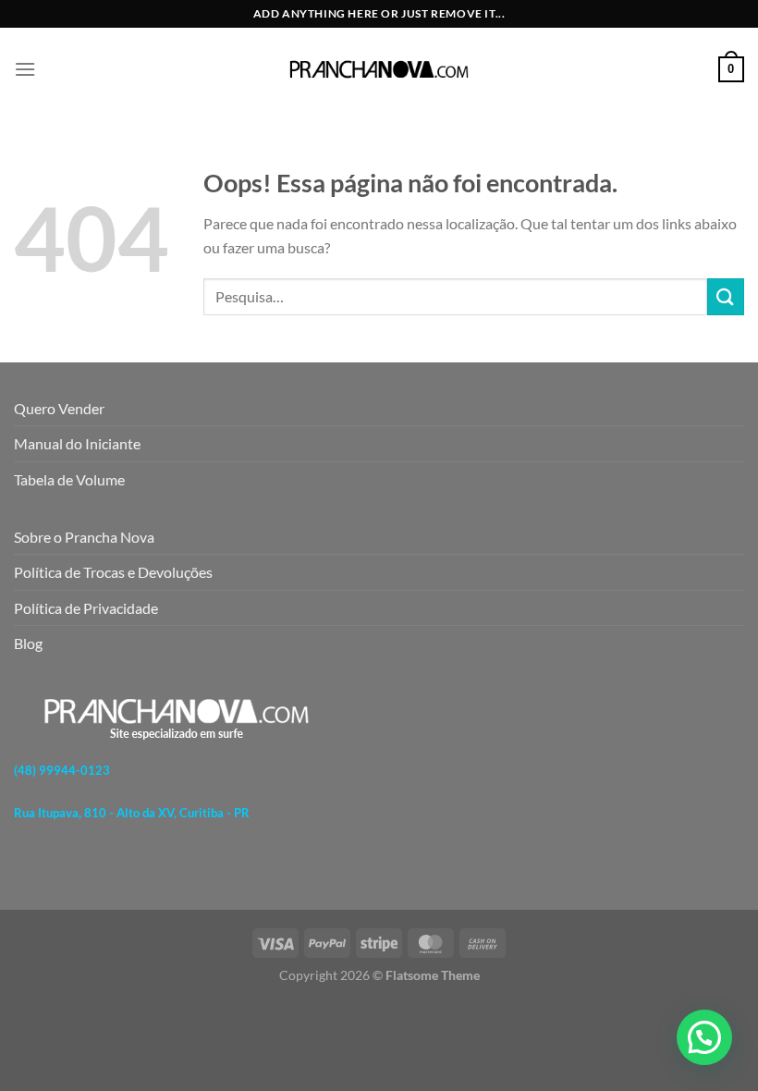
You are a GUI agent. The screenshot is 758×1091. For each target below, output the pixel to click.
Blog (28, 643)
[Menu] (25, 69)
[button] (704, 1037)
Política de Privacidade (86, 608)
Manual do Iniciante (77, 443)
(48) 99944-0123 (62, 770)
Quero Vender (59, 408)
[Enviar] (725, 296)
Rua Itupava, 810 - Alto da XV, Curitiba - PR (132, 812)
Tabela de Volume (69, 479)
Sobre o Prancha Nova (84, 537)
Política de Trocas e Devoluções (113, 572)
